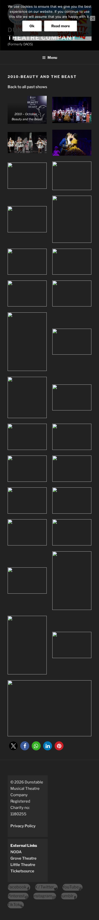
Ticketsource (22, 871)
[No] (92, 18)
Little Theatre (22, 864)
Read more (60, 26)
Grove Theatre (23, 858)
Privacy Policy (23, 826)
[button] (13, 745)
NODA (16, 852)
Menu (52, 57)
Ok (32, 26)
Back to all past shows (27, 87)
